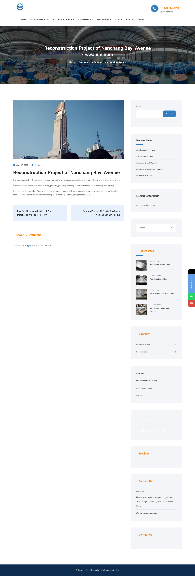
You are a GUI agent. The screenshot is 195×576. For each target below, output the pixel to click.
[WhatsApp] (191, 296)
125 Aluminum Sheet (144, 156)
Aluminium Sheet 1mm (145, 150)
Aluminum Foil (84, 20)
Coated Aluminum (38, 20)
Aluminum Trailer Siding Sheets (149, 169)
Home (23, 20)
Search (139, 106)
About (129, 20)
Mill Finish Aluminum (62, 20)
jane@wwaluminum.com (148, 513)
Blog (117, 20)
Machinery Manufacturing (146, 380)
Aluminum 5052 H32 (144, 175)
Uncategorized (142, 352)
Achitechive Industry (144, 388)
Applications (103, 20)
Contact (142, 20)
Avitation (140, 395)
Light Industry (142, 373)
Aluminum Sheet (143, 344)
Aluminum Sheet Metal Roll (147, 163)
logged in (29, 245)
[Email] (191, 303)
